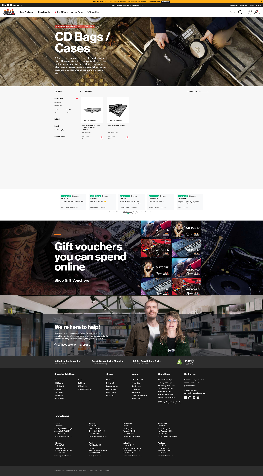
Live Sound (58, 380)
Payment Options (112, 386)
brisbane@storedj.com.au (62, 456)
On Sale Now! (59, 398)
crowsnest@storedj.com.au (98, 436)
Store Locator (243, 5)
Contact (258, 5)
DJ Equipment (59, 386)
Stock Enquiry (111, 392)
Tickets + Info (165, 1)
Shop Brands (44, 12)
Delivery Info (110, 383)
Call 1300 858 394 (67, 345)
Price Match (110, 395)
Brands (80, 380)
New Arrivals (79, 12)
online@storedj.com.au (194, 393)
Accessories (58, 395)
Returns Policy (111, 389)
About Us (251, 5)
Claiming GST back (84, 389)
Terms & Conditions (104, 470)
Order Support (233, 5)
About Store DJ (137, 380)
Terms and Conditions (139, 395)
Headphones (58, 392)
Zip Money (81, 383)
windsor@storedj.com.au (131, 436)
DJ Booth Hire (82, 386)
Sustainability (136, 392)
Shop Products (26, 12)
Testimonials (136, 389)
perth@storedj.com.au (96, 456)
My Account (110, 380)
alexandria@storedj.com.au (63, 436)
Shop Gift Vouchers (71, 280)
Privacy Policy (136, 398)
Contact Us (136, 383)
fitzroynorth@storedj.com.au (167, 436)
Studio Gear (58, 389)
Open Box (94, 12)
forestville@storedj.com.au (166, 456)
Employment (136, 386)
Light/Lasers (58, 383)
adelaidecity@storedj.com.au (132, 456)
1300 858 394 (190, 390)
